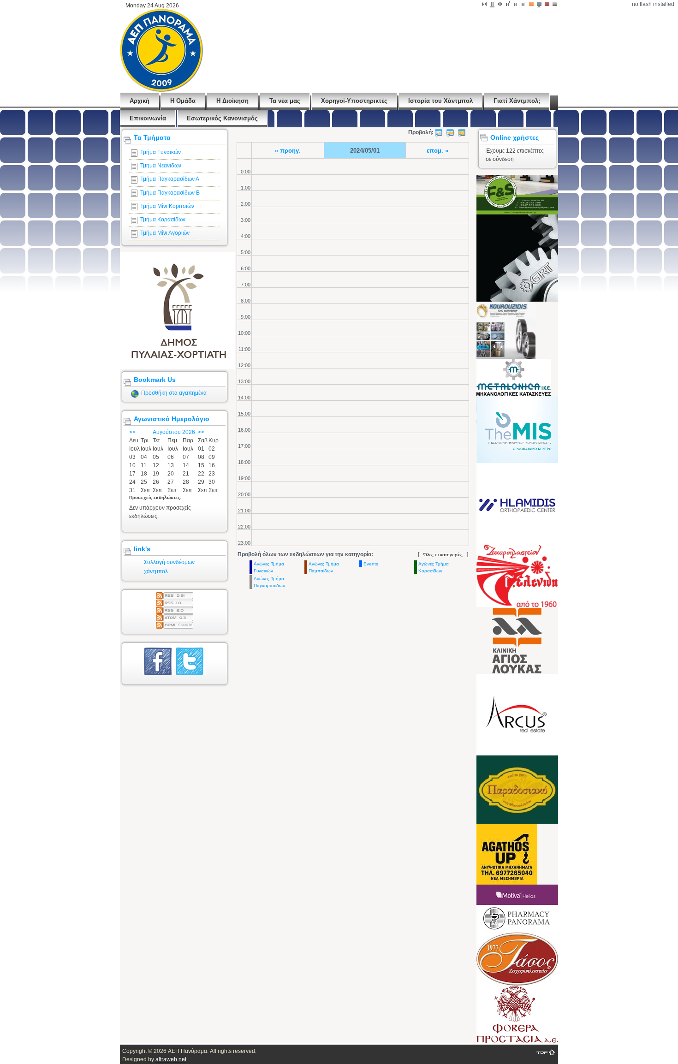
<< (132, 432)
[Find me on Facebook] (158, 673)
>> (201, 432)
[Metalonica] (513, 394)
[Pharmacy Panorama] (517, 930)
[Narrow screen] (484, 4)
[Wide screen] (492, 4)
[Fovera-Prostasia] (517, 1041)
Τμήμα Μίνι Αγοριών (165, 233)
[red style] (547, 4)
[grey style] (555, 4)
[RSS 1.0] (174, 601)
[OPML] (174, 623)
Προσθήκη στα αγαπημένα (174, 393)
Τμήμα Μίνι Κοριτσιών (167, 206)
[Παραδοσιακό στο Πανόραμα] (517, 822)
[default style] (531, 4)
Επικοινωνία (148, 118)
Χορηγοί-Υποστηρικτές (354, 100)
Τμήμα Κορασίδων (162, 219)
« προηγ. (288, 150)
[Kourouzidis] (505, 357)
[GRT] (554, 300)
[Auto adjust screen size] (500, 4)
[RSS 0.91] (174, 594)
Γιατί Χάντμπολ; (517, 100)
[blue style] (539, 4)
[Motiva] (517, 903)
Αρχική (139, 100)
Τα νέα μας (284, 100)
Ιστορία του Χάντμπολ (440, 100)
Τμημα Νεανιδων (160, 165)
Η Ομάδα (183, 100)
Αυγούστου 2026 (174, 432)
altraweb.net (170, 1059)
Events (370, 563)
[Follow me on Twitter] (190, 673)
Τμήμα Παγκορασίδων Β (170, 193)
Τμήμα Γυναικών (160, 152)
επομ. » (437, 150)
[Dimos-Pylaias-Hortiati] (177, 367)
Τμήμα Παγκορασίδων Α (169, 179)
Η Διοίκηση (232, 100)
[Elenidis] (517, 605)
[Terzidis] (517, 461)
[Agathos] (506, 883)
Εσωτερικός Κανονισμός (222, 118)
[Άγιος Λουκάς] (517, 672)
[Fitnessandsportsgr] (517, 212)
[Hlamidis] (517, 543)
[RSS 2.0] (174, 609)
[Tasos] (517, 984)
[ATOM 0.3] (174, 616)
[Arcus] (517, 753)
